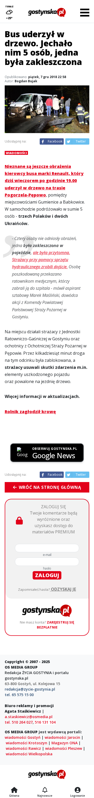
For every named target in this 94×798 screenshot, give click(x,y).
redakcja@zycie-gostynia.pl (30, 689)
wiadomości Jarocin (62, 737)
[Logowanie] (77, 790)
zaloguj (47, 575)
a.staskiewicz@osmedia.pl (28, 716)
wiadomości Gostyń (22, 737)
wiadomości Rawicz (23, 748)
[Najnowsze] (44, 790)
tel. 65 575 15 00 (19, 694)
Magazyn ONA (64, 742)
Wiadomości (16, 153)
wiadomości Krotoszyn (26, 742)
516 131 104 (45, 722)
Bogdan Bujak (26, 81)
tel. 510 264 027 (19, 722)
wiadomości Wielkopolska (29, 753)
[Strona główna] (14, 790)
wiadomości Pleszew (63, 748)
